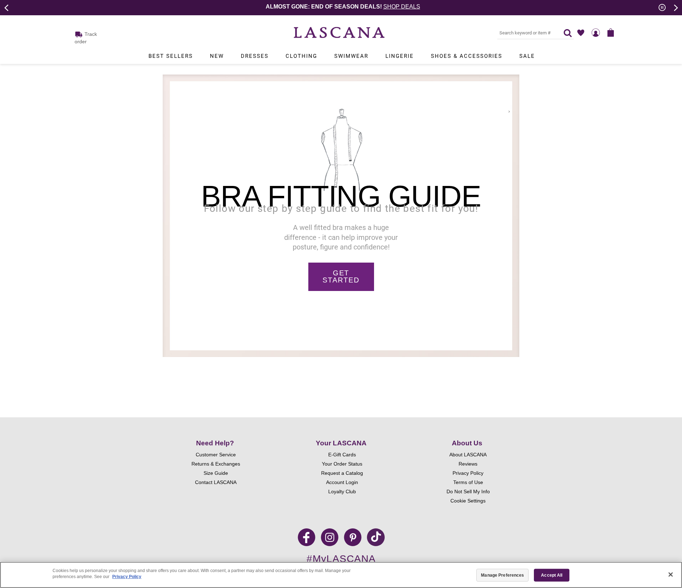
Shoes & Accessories (466, 56)
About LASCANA (468, 454)
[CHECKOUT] (611, 33)
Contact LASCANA (216, 482)
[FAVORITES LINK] (581, 33)
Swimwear (351, 56)
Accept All (551, 575)
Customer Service (216, 454)
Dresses (255, 56)
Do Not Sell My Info (468, 491)
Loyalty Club (342, 491)
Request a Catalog (342, 473)
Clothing (301, 56)
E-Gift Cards (342, 454)
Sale (527, 56)
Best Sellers (170, 56)
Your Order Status (342, 464)
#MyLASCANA (341, 558)
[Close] (670, 574)
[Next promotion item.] (675, 7)
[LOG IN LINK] (596, 33)
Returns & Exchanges (215, 464)
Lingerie (399, 56)
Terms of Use (468, 482)
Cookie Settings (468, 501)
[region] (341, 575)
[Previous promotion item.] (6, 7)
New (217, 56)
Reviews (468, 464)
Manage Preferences (502, 575)
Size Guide (216, 473)
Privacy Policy (468, 473)
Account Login (342, 482)
